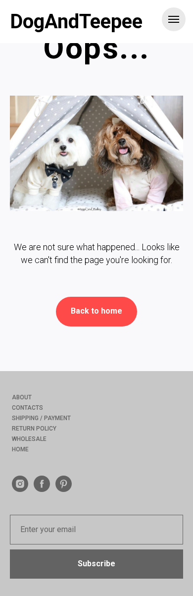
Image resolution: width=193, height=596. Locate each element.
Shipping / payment (41, 418)
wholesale (29, 438)
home (20, 449)
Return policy (34, 428)
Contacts (27, 407)
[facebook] (42, 489)
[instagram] (20, 489)
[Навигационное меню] (173, 19)
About (22, 397)
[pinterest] (63, 489)
